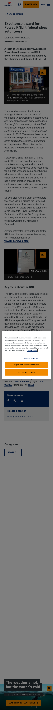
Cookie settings (31, 358)
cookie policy (32, 350)
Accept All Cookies (26, 372)
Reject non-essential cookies (26, 364)
